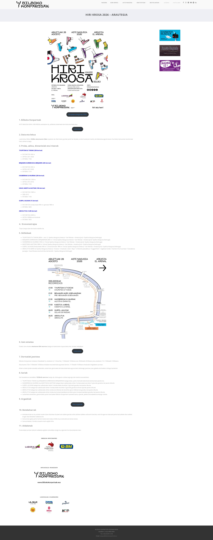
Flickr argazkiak (77, 404)
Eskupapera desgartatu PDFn (77, 114)
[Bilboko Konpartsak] (32, 8)
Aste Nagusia (127, 2)
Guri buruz (114, 2)
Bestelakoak (154, 2)
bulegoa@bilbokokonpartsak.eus (108, 536)
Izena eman (77, 129)
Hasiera (104, 2)
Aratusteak (141, 2)
